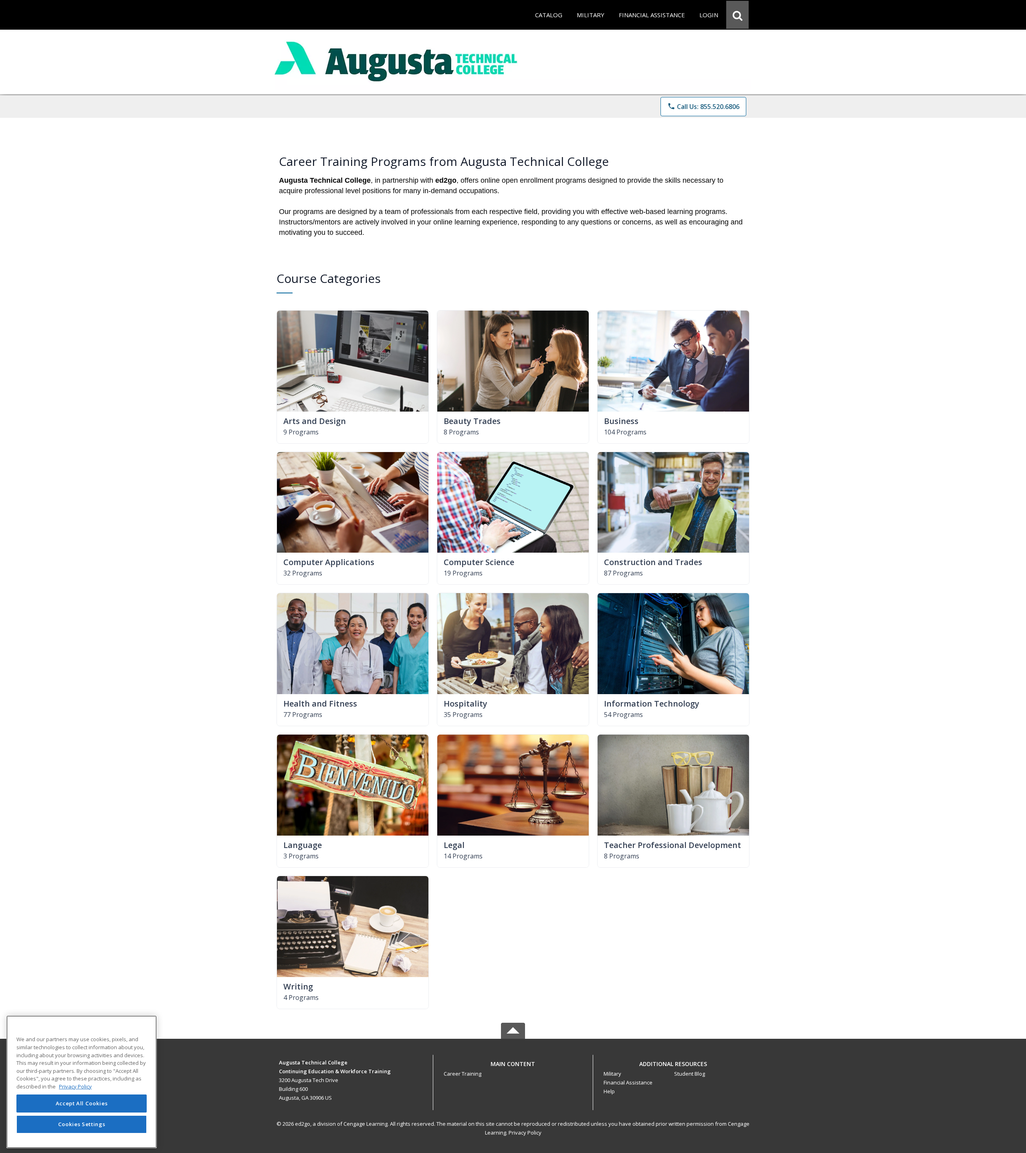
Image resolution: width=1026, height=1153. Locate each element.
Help (609, 1091)
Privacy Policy (525, 1132)
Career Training (462, 1073)
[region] (81, 1082)
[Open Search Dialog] (737, 15)
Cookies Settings (81, 1124)
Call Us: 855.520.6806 (703, 106)
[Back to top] (513, 1068)
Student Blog (689, 1073)
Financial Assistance (628, 1082)
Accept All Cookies (82, 1103)
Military (612, 1073)
